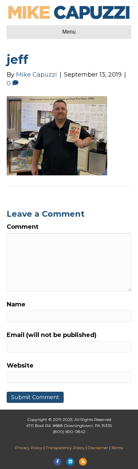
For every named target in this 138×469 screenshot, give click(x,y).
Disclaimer (98, 447)
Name (16, 304)
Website (20, 365)
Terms (117, 447)
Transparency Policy (65, 447)
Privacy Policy (29, 447)
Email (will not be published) (51, 335)
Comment (23, 226)
